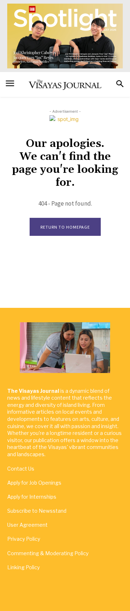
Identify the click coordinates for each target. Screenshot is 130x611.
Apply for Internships (31, 497)
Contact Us (20, 469)
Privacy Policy (23, 539)
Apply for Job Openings (34, 483)
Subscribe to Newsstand (36, 511)
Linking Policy (23, 567)
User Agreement (27, 525)
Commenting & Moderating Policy (47, 553)
